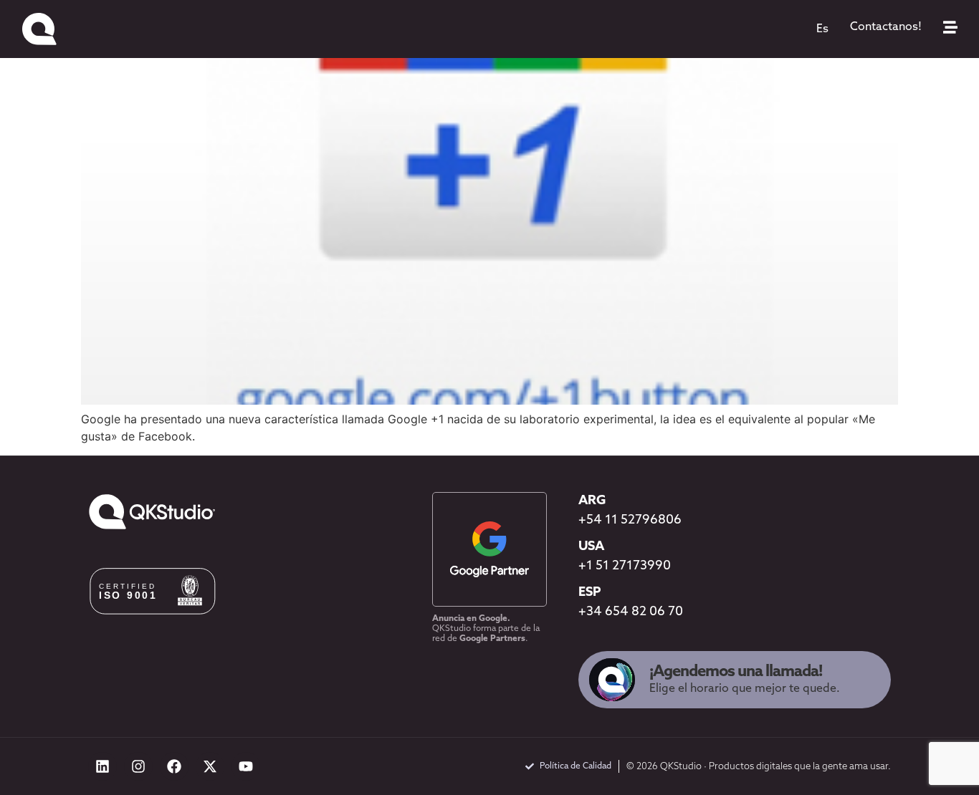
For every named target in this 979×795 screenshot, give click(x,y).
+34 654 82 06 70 (630, 612)
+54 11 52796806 (630, 520)
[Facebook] (174, 766)
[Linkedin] (102, 766)
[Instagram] (138, 766)
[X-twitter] (210, 766)
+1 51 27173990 (624, 566)
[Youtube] (245, 766)
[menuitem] (822, 29)
